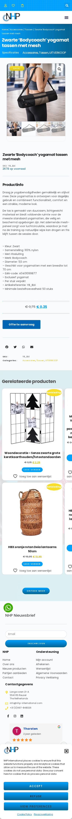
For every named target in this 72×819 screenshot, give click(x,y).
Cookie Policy (24, 814)
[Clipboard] (22, 5)
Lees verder (32, 469)
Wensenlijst (43, 669)
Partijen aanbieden (15, 673)
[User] (5, 5)
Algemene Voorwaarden (51, 673)
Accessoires (16, 29)
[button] (66, 751)
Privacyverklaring (43, 814)
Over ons (8, 664)
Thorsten (30, 729)
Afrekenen (42, 664)
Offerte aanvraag (21, 324)
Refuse (36, 796)
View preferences (36, 806)
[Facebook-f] (8, 716)
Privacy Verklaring (47, 677)
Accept (36, 786)
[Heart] (13, 5)
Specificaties (10, 52)
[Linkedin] (22, 716)
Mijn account (44, 660)
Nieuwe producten (14, 669)
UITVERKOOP (57, 53)
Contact (8, 677)
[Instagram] (15, 716)
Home (5, 29)
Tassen (29, 29)
